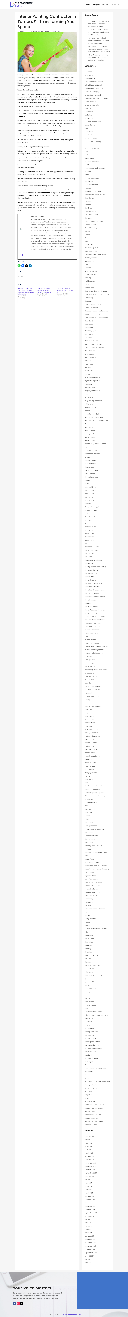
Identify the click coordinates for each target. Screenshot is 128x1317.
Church (87, 264)
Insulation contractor (92, 626)
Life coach (88, 693)
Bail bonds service (91, 155)
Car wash (88, 218)
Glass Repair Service (92, 517)
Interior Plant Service (92, 643)
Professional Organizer (93, 862)
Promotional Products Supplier (96, 866)
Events (87, 447)
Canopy (88, 205)
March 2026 (89, 1153)
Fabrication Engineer (92, 454)
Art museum (89, 118)
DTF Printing (89, 404)
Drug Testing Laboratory (93, 401)
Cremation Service (91, 341)
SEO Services (89, 939)
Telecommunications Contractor (97, 1015)
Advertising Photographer (94, 88)
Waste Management (92, 1075)
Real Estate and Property (94, 882)
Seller (86, 932)
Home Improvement (92, 593)
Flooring (87, 480)
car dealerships (90, 211)
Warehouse (89, 1072)
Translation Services (92, 1045)
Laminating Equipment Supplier (96, 670)
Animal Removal (90, 102)
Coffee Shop (89, 288)
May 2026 (88, 1146)
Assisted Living (90, 125)
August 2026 (89, 1136)
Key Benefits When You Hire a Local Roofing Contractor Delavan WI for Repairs (98, 23)
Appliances (89, 112)
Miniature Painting (91, 763)
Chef (86, 241)
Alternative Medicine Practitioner (96, 98)
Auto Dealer (89, 135)
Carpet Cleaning (91, 228)
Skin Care (88, 959)
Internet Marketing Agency (94, 650)
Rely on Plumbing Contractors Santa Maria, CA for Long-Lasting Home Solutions (98, 57)
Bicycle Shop (89, 171)
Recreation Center (91, 889)
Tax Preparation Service (93, 1012)
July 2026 (88, 1140)
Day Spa (88, 367)
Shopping (88, 952)
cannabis (88, 201)
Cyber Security (90, 351)
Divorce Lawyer (90, 387)
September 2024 (91, 1213)
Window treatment (91, 1118)
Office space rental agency (95, 796)
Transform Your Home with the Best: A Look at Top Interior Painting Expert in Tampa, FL (26, 291)
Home (88, 5)
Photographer (90, 839)
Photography (89, 842)
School (87, 922)
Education (88, 410)
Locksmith (88, 710)
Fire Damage (89, 467)
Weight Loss (89, 1095)
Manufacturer (90, 723)
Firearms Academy (91, 470)
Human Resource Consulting (95, 610)
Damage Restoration (92, 357)
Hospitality (88, 603)
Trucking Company (91, 1058)
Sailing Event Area (91, 919)
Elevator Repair (90, 431)
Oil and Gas (89, 799)
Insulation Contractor (92, 630)
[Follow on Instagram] (18, 1303)
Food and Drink (90, 487)
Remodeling (89, 899)
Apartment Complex (92, 105)
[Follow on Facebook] (14, 1303)
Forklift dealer (89, 494)
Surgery (87, 998)
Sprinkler (88, 985)
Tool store (88, 1022)
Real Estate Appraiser (92, 885)
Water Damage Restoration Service (97, 1081)
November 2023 (90, 1246)
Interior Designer (90, 640)
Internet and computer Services (96, 646)
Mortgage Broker (91, 773)
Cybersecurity (90, 354)
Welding (88, 1098)
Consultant (89, 321)
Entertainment (90, 440)
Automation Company (93, 141)
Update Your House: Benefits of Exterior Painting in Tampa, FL (44, 290)
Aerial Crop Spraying (92, 92)
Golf (86, 523)
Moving (87, 776)
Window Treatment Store (94, 1121)
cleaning (88, 268)
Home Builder (89, 577)
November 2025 (90, 1166)
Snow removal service (93, 965)
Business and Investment (94, 191)
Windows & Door (91, 1125)
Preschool (88, 856)
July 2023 (88, 1259)
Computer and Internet (93, 304)
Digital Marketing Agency (94, 377)
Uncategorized (90, 1062)
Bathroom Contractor (92, 161)
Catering (88, 238)
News (86, 783)
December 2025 (90, 1163)
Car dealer (88, 208)
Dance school (90, 361)
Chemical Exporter (91, 248)
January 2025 (90, 1199)
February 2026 (90, 1156)
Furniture (88, 504)
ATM (86, 128)
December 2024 (90, 1203)
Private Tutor (89, 859)
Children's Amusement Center (95, 254)
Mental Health (90, 753)
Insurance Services (91, 633)
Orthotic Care (90, 809)
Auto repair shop (91, 138)
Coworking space (91, 331)
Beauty (87, 165)
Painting (46, 31)
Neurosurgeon (90, 779)
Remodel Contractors (92, 895)
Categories (96, 5)
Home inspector (90, 600)
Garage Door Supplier (92, 507)
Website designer (91, 1088)
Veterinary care (90, 1065)
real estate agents (91, 879)
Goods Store (89, 530)
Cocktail (88, 284)
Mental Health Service (92, 756)
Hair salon (88, 557)
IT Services (88, 656)
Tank (86, 1008)
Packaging (88, 812)
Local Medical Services (93, 706)
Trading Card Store (91, 1032)
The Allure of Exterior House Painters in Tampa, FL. (65, 290)
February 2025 (90, 1196)
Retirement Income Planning (95, 909)
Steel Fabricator (90, 989)
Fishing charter (90, 474)
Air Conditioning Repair (93, 95)
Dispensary (89, 384)
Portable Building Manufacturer (96, 852)
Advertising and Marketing (94, 85)
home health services (92, 587)
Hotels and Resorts (91, 606)
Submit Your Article (110, 1304)
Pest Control (89, 832)
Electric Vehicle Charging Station (96, 421)
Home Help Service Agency (94, 590)
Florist (87, 484)
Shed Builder (89, 942)
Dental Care (89, 371)
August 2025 (89, 1176)
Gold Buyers (89, 520)
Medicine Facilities (91, 749)
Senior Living (89, 935)
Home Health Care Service (94, 583)
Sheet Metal (89, 945)
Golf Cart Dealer (90, 527)
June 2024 (88, 1223)
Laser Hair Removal (91, 676)
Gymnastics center (91, 547)
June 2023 (88, 1263)
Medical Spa (89, 746)
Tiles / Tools (89, 1018)
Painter (87, 816)
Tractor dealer (90, 1028)
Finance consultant (92, 460)
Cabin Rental (89, 198)
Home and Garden (91, 570)
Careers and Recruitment (94, 221)
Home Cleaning (90, 580)
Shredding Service (91, 955)
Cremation (88, 337)
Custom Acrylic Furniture (93, 344)
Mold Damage (90, 766)
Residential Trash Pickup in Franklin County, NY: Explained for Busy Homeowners (98, 40)
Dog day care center (92, 391)
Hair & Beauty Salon (92, 550)
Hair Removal (89, 553)
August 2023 (89, 1256)
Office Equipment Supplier (94, 793)
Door (86, 394)
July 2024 (88, 1219)
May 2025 (88, 1186)
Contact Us (114, 5)
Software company (92, 969)
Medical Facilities (91, 743)
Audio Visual (89, 131)
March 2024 (89, 1233)
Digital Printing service (92, 381)
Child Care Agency (91, 251)
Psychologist (89, 872)
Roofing (87, 915)
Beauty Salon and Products (95, 168)
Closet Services (90, 274)
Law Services (89, 680)
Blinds (87, 175)
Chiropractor (89, 261)
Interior (87, 636)
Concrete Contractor (92, 314)
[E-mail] (21, 256)
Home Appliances (91, 573)
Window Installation (92, 1111)
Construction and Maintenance (96, 318)
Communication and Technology (97, 294)
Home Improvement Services (95, 597)
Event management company (96, 444)
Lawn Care (88, 683)
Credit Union (89, 334)
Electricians (89, 427)
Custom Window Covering (94, 347)
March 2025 (89, 1193)
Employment (89, 434)
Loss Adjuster (89, 716)
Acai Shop (88, 72)
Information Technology (93, 623)
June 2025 (88, 1183)
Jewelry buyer (90, 660)
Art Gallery (88, 115)
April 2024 (88, 1229)
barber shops (89, 158)
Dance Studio (90, 364)
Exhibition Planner (91, 450)
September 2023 (91, 1253)
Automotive (89, 145)
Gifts (86, 514)
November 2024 (90, 1206)
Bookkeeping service (92, 185)
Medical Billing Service (92, 736)
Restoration (89, 905)
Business (88, 188)
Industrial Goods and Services (95, 620)
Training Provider (91, 1038)
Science (87, 925)
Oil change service (91, 802)
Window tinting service (93, 1115)
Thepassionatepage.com (71, 1314)
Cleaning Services (91, 271)
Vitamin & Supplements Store (95, 1068)
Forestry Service (90, 490)
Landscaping (89, 673)
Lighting (87, 700)
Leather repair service (92, 690)
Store (86, 995)
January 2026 (90, 1160)
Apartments (89, 108)
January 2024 (90, 1239)
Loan (86, 703)
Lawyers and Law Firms (93, 686)
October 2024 (90, 1209)
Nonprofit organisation (93, 789)
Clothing (88, 278)
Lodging (88, 713)
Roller (86, 912)
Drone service (90, 397)
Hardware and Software (93, 560)
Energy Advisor (90, 437)
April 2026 (88, 1150)
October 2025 (90, 1170)
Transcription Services (93, 1042)
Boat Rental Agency (92, 178)
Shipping (88, 949)
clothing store (90, 281)
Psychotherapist (91, 876)
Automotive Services (92, 148)
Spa (86, 979)
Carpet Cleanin (90, 225)
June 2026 (88, 1143)
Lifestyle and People (92, 696)
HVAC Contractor (91, 613)
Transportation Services (93, 1048)
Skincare (88, 962)
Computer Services (91, 308)
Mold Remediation (91, 769)
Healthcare (89, 563)
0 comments (55, 31)
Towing (87, 1025)
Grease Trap (89, 533)
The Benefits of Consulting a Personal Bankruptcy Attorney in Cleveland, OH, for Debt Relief (99, 49)
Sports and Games (91, 982)
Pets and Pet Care (91, 836)
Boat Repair (89, 181)
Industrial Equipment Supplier (95, 616)
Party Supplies (90, 822)
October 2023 (90, 1249)
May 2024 (88, 1226)
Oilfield (87, 806)
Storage (88, 992)
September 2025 (91, 1173)
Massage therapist (91, 733)
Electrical (88, 424)
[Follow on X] (21, 1303)
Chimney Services (91, 258)
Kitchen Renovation (92, 666)
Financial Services (91, 464)
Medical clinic (89, 739)
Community (89, 298)
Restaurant (89, 902)
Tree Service (89, 1055)
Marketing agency (91, 729)
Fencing (87, 457)
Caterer (87, 235)
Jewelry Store (89, 663)
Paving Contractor (91, 826)
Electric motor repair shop (94, 417)
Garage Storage (91, 510)
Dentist (87, 374)
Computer (88, 301)
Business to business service (95, 195)
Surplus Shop (89, 1002)
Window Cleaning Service (94, 1108)
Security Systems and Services (96, 929)
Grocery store (90, 537)
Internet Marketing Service (94, 653)
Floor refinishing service (93, 477)
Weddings (88, 1091)
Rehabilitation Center (92, 892)
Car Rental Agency (91, 215)
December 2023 (90, 1243)
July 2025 (88, 1180)
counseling (89, 327)
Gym (86, 543)
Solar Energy (89, 972)
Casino (87, 231)
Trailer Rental (89, 1035)
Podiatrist (88, 849)
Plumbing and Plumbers (93, 846)
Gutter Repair (89, 540)
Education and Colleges (93, 414)
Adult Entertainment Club (94, 82)
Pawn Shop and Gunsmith (94, 829)
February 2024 (90, 1236)
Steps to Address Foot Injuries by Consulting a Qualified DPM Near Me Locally (99, 32)
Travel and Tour (90, 1052)
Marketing (88, 726)
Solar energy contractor (93, 975)
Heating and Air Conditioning (95, 567)
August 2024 (89, 1216)
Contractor (89, 324)
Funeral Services (90, 500)
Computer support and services (96, 311)
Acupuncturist (90, 78)
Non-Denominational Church (95, 786)
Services (105, 5)
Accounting (89, 75)
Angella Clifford (26, 31)
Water (87, 1078)
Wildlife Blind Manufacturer (94, 1105)
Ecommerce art (90, 407)
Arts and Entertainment (93, 122)
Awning (87, 151)
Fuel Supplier (89, 497)
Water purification (91, 1085)
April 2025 (88, 1189)
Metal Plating (89, 759)
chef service (89, 244)
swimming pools (90, 1005)
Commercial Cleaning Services (96, 291)
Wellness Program (91, 1101)
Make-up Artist (90, 719)
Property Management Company (97, 869)
